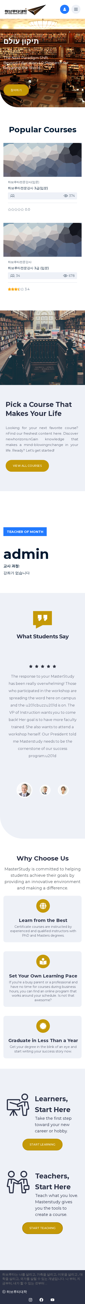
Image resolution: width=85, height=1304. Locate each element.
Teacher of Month (25, 532)
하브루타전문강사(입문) (23, 182)
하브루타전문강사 (20, 262)
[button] (75, 9)
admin (26, 554)
